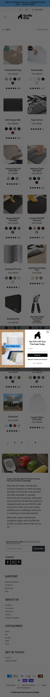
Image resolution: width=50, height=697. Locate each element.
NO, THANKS (37, 363)
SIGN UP (37, 355)
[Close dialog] (47, 331)
